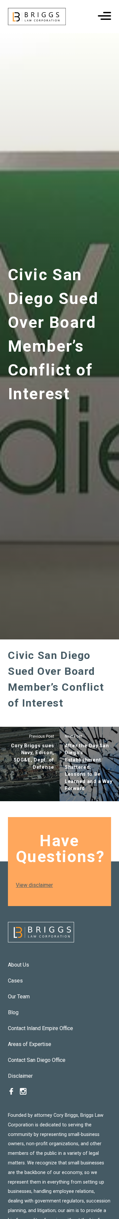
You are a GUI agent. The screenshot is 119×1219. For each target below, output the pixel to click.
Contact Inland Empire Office (40, 1028)
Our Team (19, 996)
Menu (104, 16)
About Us (18, 965)
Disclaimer (20, 1076)
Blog (13, 1012)
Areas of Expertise (29, 1044)
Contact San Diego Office (36, 1060)
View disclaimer (34, 885)
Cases (15, 981)
